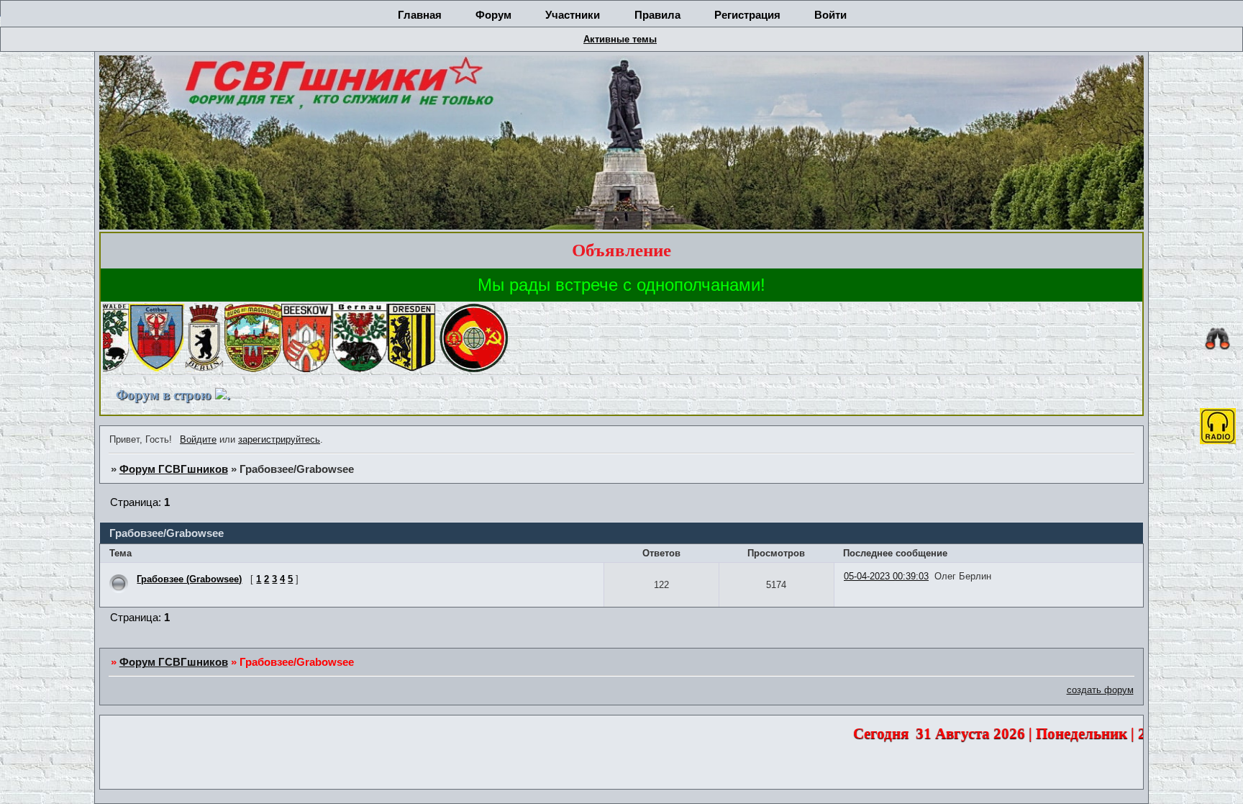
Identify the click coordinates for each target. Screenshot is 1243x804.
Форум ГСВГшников (173, 469)
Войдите (198, 439)
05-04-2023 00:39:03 (886, 576)
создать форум (1100, 690)
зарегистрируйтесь (279, 439)
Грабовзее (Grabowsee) (189, 579)
